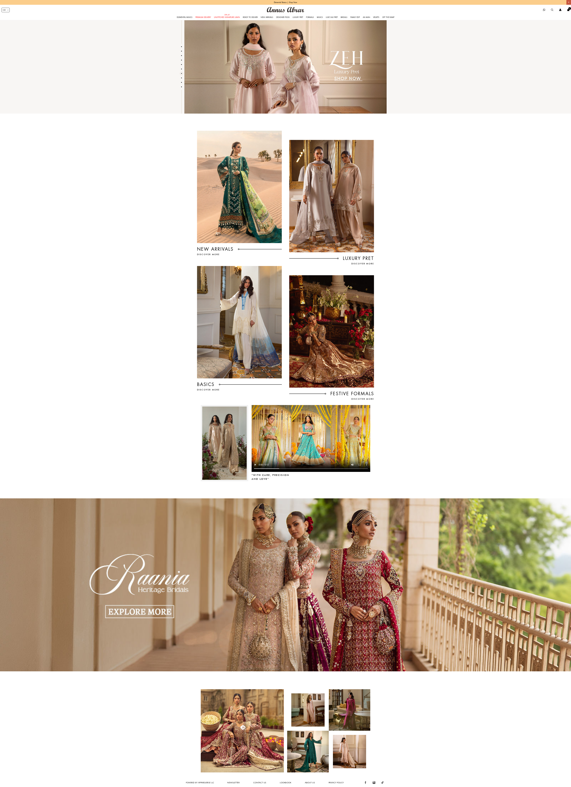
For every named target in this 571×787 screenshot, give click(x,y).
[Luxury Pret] (331, 196)
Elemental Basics (184, 17)
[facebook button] (365, 782)
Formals (310, 17)
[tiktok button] (382, 782)
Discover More (208, 254)
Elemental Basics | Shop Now (285, 2)
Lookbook (285, 782)
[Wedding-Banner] (285, 670)
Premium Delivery (203, 17)
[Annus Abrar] (285, 9)
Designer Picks (283, 17)
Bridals (344, 17)
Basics (320, 17)
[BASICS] (239, 322)
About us (310, 782)
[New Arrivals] (239, 187)
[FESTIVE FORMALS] (331, 331)
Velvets (376, 17)
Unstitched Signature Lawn (227, 17)
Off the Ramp (388, 17)
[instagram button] (374, 782)
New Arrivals (267, 17)
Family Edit (355, 17)
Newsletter (233, 782)
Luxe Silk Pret (332, 17)
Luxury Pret (298, 17)
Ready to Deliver (250, 17)
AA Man (366, 17)
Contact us (259, 782)
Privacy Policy (336, 782)
